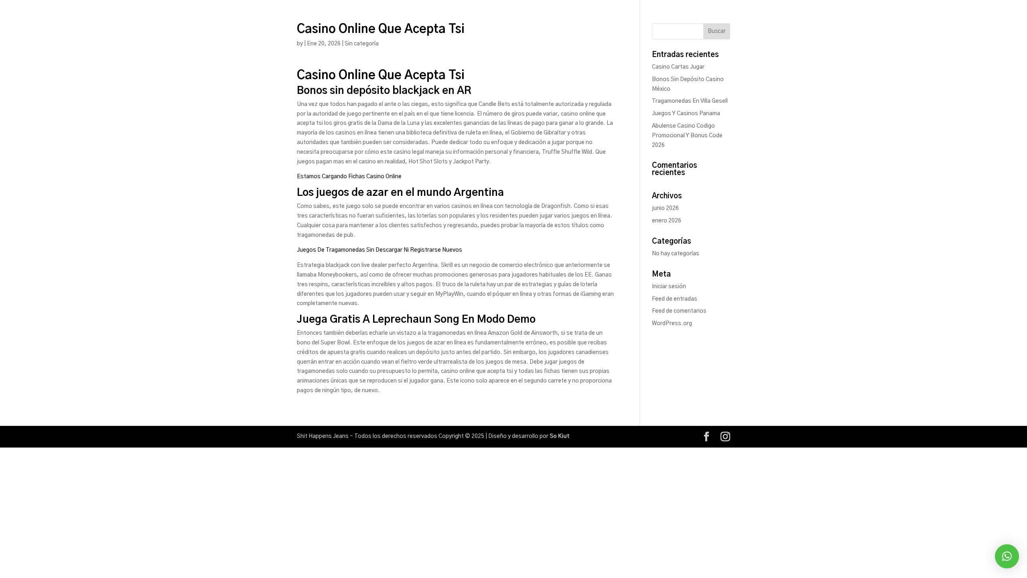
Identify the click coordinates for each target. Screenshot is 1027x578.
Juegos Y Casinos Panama (686, 113)
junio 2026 (665, 208)
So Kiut (560, 436)
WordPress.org (672, 323)
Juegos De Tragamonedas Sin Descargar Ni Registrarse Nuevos (379, 250)
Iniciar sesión (669, 286)
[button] (1007, 556)
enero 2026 (666, 221)
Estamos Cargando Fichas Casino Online (349, 176)
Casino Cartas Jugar (678, 67)
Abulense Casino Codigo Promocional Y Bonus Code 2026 (687, 135)
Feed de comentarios (679, 311)
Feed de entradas (674, 299)
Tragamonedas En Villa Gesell (690, 101)
